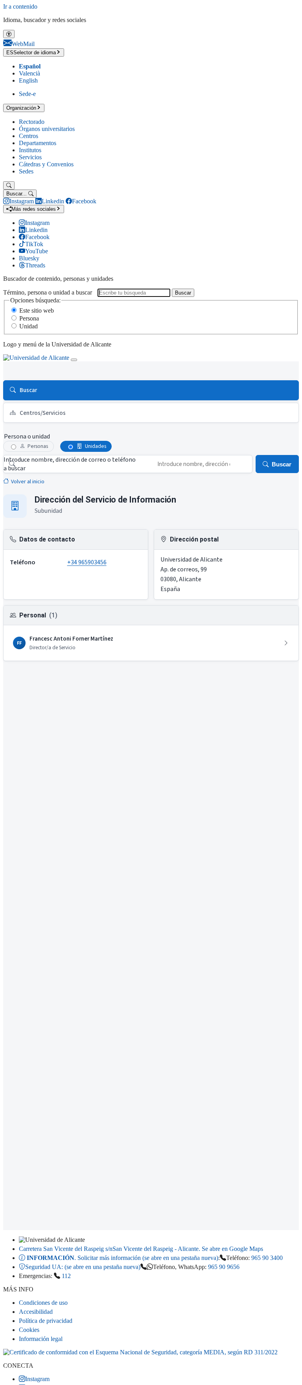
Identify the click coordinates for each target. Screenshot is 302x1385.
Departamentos (37, 143)
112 (66, 1276)
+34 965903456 (87, 562)
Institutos (30, 150)
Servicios (30, 157)
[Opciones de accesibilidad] (9, 34)
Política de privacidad (45, 1320)
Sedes (26, 171)
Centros (28, 136)
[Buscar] (9, 185)
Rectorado (31, 121)
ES (31, 52)
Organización (21, 108)
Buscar (183, 293)
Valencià (29, 73)
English (28, 80)
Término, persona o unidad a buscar (47, 292)
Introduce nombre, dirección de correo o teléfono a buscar (70, 464)
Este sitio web (36, 310)
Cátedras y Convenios (46, 164)
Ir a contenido (20, 6)
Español (30, 66)
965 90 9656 (223, 1266)
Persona (29, 318)
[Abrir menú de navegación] (74, 360)
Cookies (29, 1329)
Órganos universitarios (47, 128)
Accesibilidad (36, 1311)
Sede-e (27, 93)
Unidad (28, 326)
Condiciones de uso (43, 1302)
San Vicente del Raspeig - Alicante (141, 1248)
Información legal (41, 1338)
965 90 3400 (267, 1257)
